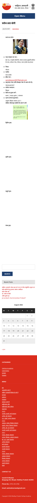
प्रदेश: (7, 72)
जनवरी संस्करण (6, 449)
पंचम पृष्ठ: (8, 225)
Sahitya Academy (7, 368)
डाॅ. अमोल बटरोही (6, 294)
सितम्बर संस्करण (6, 458)
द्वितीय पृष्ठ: (9, 123)
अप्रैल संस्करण (6, 442)
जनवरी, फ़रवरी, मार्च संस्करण (9, 414)
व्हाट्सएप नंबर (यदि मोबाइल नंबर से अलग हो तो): (19, 82)
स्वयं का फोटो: (10, 37)
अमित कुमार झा (5, 296)
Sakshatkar (15, 29)
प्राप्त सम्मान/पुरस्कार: (12, 98)
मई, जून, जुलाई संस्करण (8, 440)
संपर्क (3, 465)
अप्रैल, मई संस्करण (7, 416)
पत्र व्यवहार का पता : (12, 57)
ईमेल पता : (8, 77)
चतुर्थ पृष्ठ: (8, 191)
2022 (3, 421)
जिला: (7, 67)
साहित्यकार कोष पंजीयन (8, 407)
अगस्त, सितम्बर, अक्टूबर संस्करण (10, 437)
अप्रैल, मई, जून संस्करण (8, 428)
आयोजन (4, 397)
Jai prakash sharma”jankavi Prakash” (14, 298)
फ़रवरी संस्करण (6, 447)
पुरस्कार (4, 373)
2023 (3, 411)
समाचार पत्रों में (5, 402)
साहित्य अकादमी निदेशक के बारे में (10, 392)
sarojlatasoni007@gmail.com (16, 80)
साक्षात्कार (4, 409)
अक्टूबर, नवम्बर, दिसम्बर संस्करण (10, 423)
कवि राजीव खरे (5, 292)
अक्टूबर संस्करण (6, 456)
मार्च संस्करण (5, 444)
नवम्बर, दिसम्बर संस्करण (8, 435)
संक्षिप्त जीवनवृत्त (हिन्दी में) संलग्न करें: (16, 103)
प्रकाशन (4, 375)
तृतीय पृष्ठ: (9, 157)
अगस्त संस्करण (6, 461)
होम (3, 388)
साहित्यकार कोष (6, 404)
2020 (3, 451)
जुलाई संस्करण (5, 463)
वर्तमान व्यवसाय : (10, 87)
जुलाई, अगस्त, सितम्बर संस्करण (9, 425)
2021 (3, 432)
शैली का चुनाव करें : (11, 93)
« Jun (3, 349)
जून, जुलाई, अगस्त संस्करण (9, 418)
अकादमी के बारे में (6, 390)
